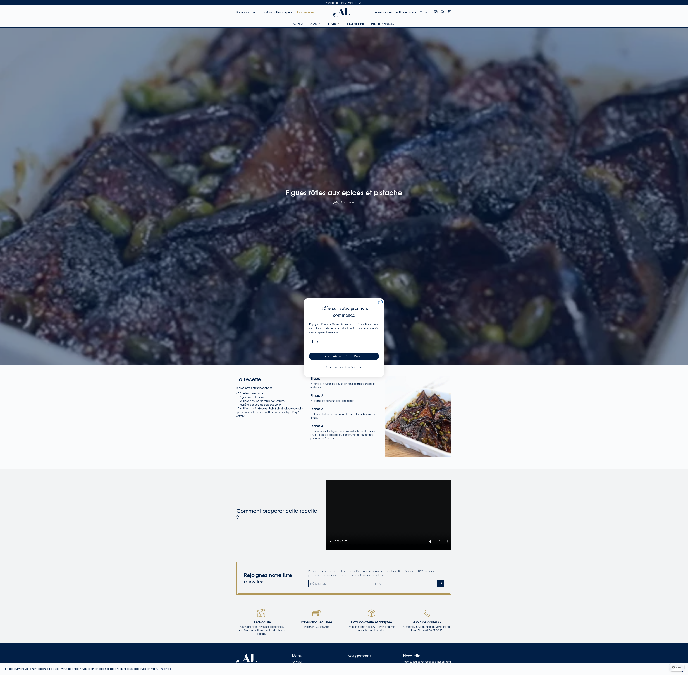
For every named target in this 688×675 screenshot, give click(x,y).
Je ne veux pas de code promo (344, 367)
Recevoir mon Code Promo (344, 356)
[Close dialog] (380, 302)
